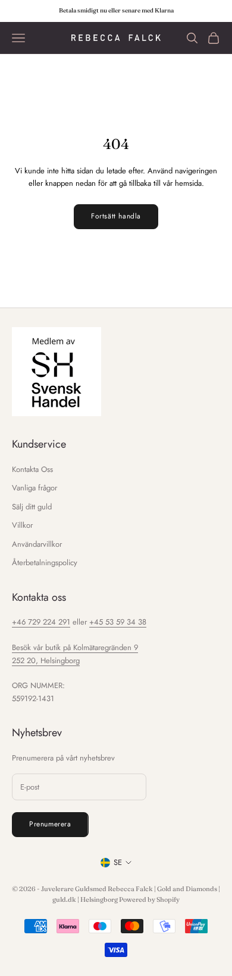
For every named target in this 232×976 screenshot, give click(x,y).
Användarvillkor (37, 544)
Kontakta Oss (32, 469)
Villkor (22, 525)
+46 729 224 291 (41, 622)
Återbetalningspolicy (44, 562)
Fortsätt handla (116, 216)
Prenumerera (50, 824)
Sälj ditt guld (32, 506)
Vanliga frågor (34, 487)
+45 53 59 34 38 (117, 622)
